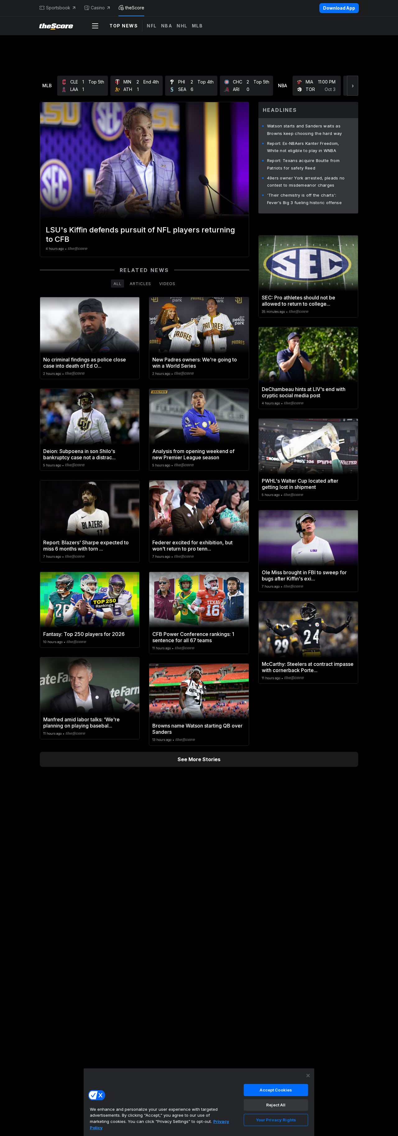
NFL (152, 25)
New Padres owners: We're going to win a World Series (194, 362)
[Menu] (95, 26)
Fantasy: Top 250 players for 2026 (84, 634)
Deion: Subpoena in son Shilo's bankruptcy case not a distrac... (79, 454)
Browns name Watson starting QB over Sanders (197, 729)
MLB (197, 25)
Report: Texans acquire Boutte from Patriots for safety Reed (303, 164)
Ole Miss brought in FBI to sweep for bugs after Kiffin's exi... (304, 575)
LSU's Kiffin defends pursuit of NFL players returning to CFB (140, 234)
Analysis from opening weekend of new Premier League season (193, 454)
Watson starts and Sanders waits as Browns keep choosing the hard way (304, 129)
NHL (182, 25)
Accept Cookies (276, 1089)
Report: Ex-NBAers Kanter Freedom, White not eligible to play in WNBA (303, 147)
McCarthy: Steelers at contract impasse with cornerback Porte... (308, 667)
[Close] (308, 1075)
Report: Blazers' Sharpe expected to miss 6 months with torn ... (86, 545)
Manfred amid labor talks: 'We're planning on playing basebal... (81, 722)
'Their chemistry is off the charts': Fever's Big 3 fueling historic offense (304, 199)
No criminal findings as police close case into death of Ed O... (84, 362)
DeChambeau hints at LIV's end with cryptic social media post (303, 392)
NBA (167, 25)
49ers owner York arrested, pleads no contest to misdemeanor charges (306, 181)
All (117, 283)
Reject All (275, 1104)
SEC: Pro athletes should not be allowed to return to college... (298, 300)
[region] (199, 1102)
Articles (140, 283)
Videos (167, 283)
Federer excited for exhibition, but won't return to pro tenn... (192, 545)
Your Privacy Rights (276, 1119)
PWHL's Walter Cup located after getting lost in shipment (300, 484)
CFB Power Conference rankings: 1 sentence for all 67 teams (193, 637)
